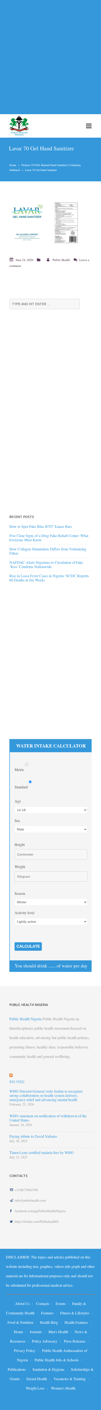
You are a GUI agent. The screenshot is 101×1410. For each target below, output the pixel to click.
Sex (17, 820)
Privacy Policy (24, 1350)
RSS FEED (16, 1081)
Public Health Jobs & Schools (57, 1359)
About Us (22, 1303)
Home (12, 165)
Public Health (61, 260)
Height (20, 844)
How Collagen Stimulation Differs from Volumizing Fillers (47, 551)
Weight (20, 866)
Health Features (76, 1322)
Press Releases (74, 1341)
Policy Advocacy (44, 1341)
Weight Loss (35, 1388)
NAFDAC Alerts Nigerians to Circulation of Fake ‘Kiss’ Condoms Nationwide (46, 564)
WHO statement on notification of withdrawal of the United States (48, 1118)
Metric (20, 769)
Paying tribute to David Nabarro (33, 1136)
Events (61, 1303)
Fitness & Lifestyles (74, 1312)
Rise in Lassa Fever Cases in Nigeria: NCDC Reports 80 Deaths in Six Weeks (49, 577)
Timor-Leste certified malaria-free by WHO (41, 1152)
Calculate (28, 946)
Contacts (42, 1303)
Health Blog (49, 1322)
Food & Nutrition (20, 1322)
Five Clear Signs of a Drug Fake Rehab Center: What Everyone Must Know (48, 537)
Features (47, 1312)
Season (20, 893)
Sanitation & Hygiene (48, 1369)
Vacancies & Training (70, 1378)
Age (18, 800)
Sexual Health (36, 1378)
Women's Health (63, 1388)
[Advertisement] (50, 54)
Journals (36, 1331)
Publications (17, 1369)
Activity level (24, 912)
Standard (22, 786)
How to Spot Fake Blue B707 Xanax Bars (40, 526)
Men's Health (58, 1331)
